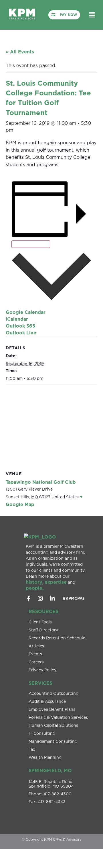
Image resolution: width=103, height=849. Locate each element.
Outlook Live (21, 332)
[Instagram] (40, 598)
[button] (92, 14)
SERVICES (40, 683)
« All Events (20, 51)
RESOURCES (43, 611)
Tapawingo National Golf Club (41, 482)
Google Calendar (25, 312)
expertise (56, 582)
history (34, 582)
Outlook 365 (20, 325)
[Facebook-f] (28, 598)
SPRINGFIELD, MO (50, 770)
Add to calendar (31, 244)
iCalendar (17, 319)
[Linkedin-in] (52, 598)
